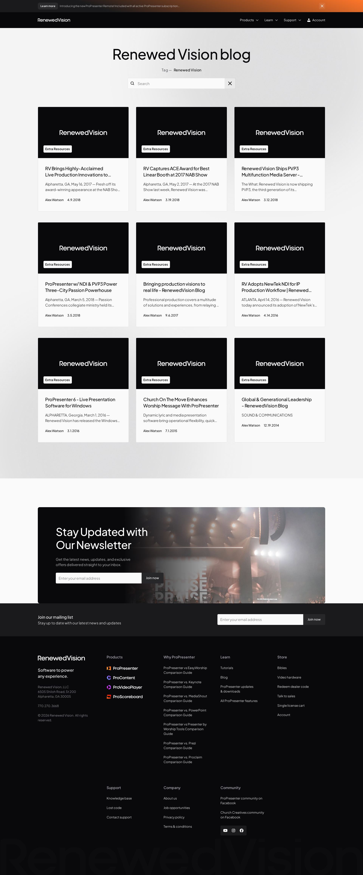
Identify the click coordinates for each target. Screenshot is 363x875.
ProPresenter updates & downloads (236, 689)
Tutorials (226, 668)
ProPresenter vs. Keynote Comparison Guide (182, 684)
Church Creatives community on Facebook (242, 814)
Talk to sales (286, 696)
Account (283, 715)
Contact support (119, 817)
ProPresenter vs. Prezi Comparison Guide (180, 745)
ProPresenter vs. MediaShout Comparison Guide (185, 698)
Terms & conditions (178, 826)
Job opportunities (177, 808)
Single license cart (291, 705)
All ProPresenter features (239, 701)
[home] (54, 20)
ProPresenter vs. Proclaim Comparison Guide (183, 759)
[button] (165, 20)
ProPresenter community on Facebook (241, 800)
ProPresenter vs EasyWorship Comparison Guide (185, 670)
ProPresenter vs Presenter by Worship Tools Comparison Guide (185, 729)
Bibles (282, 668)
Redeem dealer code (293, 687)
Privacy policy (174, 817)
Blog (224, 677)
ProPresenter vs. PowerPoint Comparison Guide (185, 712)
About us (170, 798)
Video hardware (289, 677)
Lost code (114, 808)
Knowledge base (119, 798)
